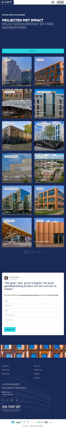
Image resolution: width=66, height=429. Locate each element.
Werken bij (37, 370)
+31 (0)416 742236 (52, 295)
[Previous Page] (23, 252)
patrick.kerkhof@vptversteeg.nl (29, 295)
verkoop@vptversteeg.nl (14, 388)
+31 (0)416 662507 (11, 384)
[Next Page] (43, 252)
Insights (36, 374)
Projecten (5, 366)
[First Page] (20, 252)
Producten (6, 370)
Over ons (37, 366)
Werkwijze (6, 374)
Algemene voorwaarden (36, 426)
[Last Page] (46, 252)
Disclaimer (26, 426)
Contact (37, 378)
